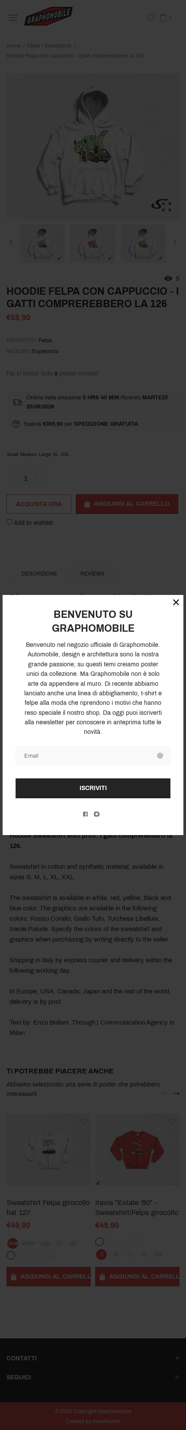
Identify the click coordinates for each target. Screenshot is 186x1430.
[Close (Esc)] (176, 602)
